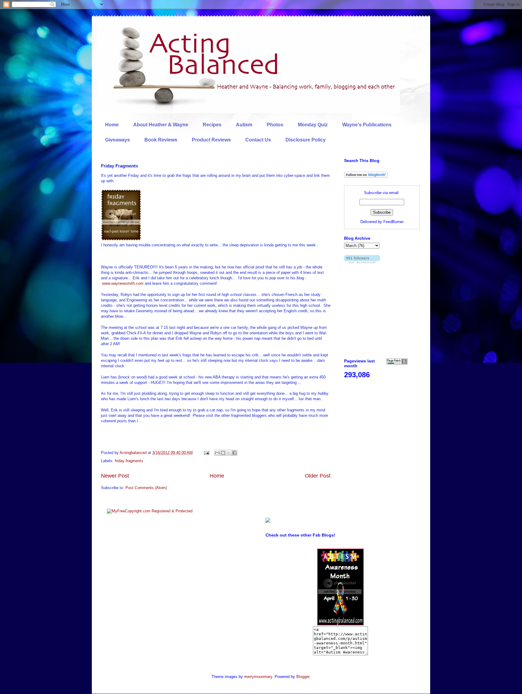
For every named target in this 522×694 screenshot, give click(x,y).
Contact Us (258, 139)
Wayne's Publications (367, 124)
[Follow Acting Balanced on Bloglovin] (366, 176)
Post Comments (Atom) (146, 487)
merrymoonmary (258, 676)
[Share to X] (229, 453)
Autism (244, 124)
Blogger (302, 676)
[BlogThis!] (223, 453)
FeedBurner (393, 221)
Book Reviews (160, 139)
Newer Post (115, 476)
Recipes (212, 124)
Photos (275, 124)
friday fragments (129, 461)
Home (112, 124)
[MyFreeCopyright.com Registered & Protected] (149, 511)
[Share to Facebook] (234, 453)
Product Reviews (211, 139)
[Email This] (217, 453)
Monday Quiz (313, 124)
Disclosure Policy (305, 139)
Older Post (317, 476)
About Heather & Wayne (160, 124)
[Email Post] (206, 452)
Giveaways (117, 139)
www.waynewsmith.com (122, 283)
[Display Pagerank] (397, 363)
